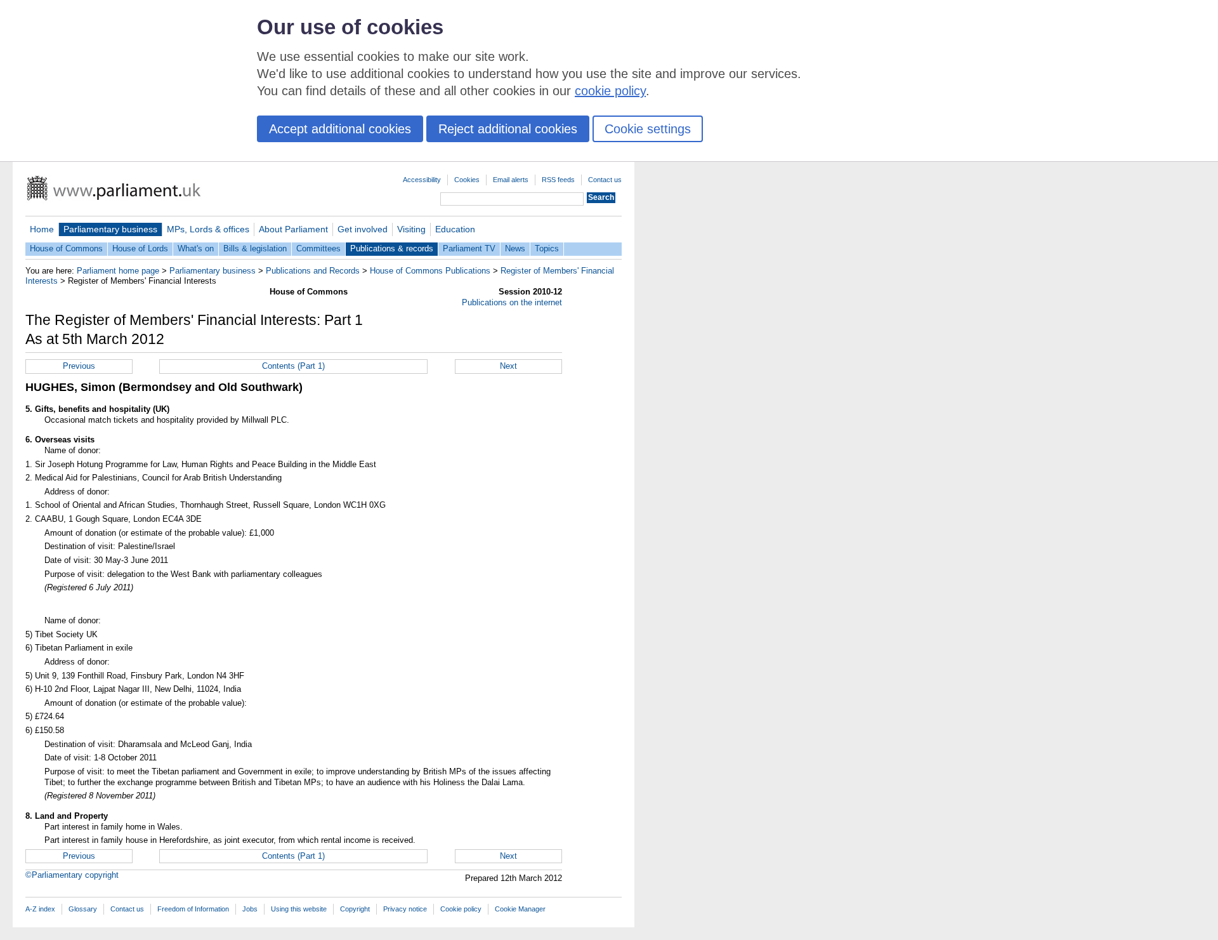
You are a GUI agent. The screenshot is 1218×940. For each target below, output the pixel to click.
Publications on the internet (512, 302)
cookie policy (610, 91)
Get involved (362, 229)
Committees (318, 248)
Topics (547, 248)
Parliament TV (469, 248)
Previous (79, 366)
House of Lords (140, 248)
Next (508, 366)
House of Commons (66, 248)
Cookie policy (460, 909)
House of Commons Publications (430, 270)
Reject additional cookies (507, 129)
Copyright (355, 909)
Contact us (605, 179)
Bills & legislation (255, 248)
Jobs (250, 909)
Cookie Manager (520, 909)
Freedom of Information (193, 909)
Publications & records (391, 248)
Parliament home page (118, 270)
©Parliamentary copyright (72, 875)
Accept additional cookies (340, 129)
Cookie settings (648, 129)
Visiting (411, 229)
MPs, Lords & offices (208, 229)
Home (42, 229)
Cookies (467, 179)
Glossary (83, 909)
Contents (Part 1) (293, 366)
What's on (196, 248)
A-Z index (40, 909)
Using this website (299, 909)
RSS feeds (558, 179)
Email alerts (510, 179)
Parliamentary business (110, 229)
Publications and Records (313, 270)
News (515, 248)
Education (455, 229)
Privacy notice (405, 909)
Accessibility (422, 179)
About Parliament (293, 229)
